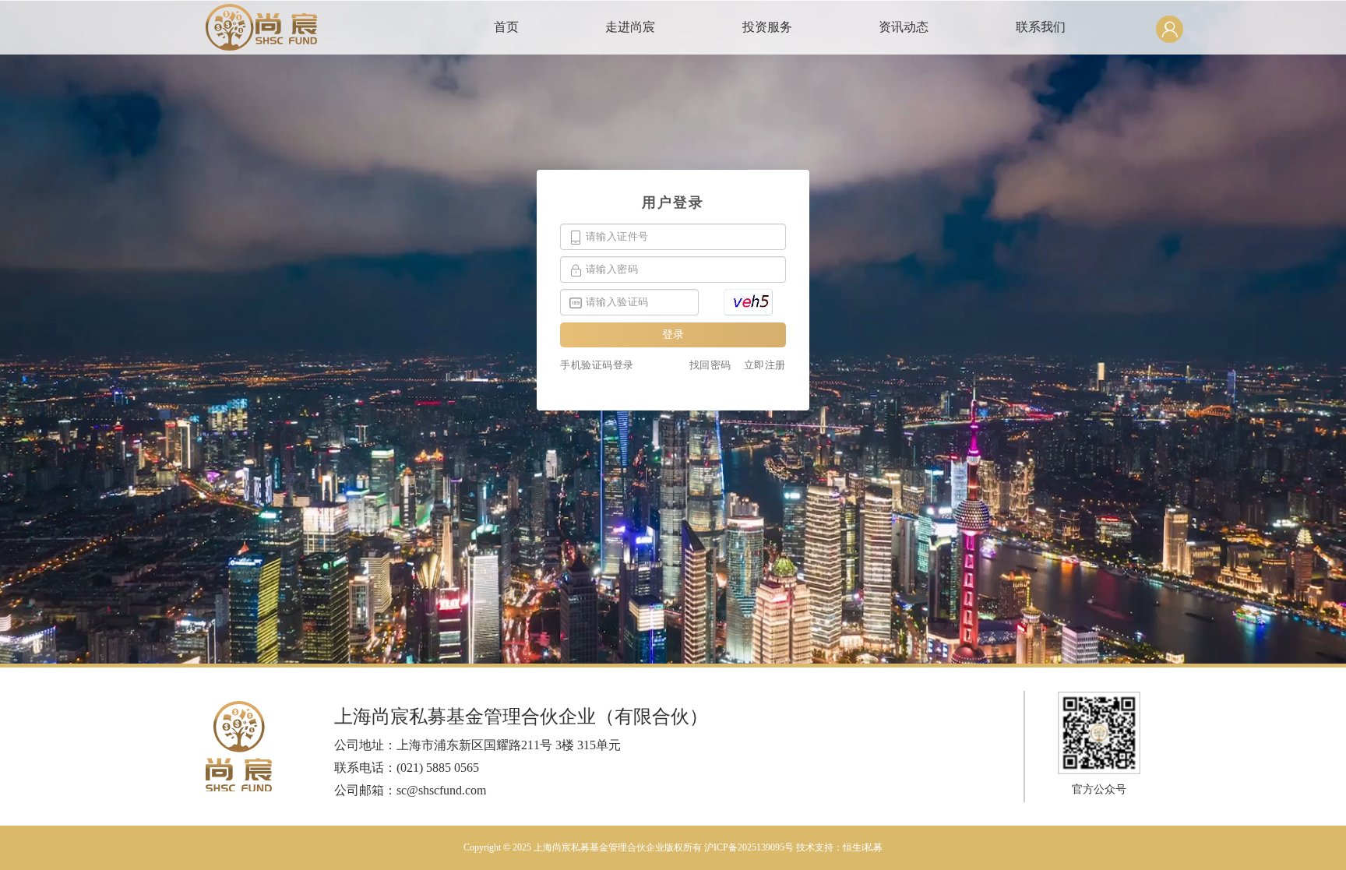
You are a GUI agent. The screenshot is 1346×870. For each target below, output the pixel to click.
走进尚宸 (630, 26)
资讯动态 (903, 26)
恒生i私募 (863, 847)
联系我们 (1041, 26)
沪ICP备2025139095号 (749, 847)
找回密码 (710, 365)
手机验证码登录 (597, 365)
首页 (506, 26)
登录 (673, 334)
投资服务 (767, 26)
